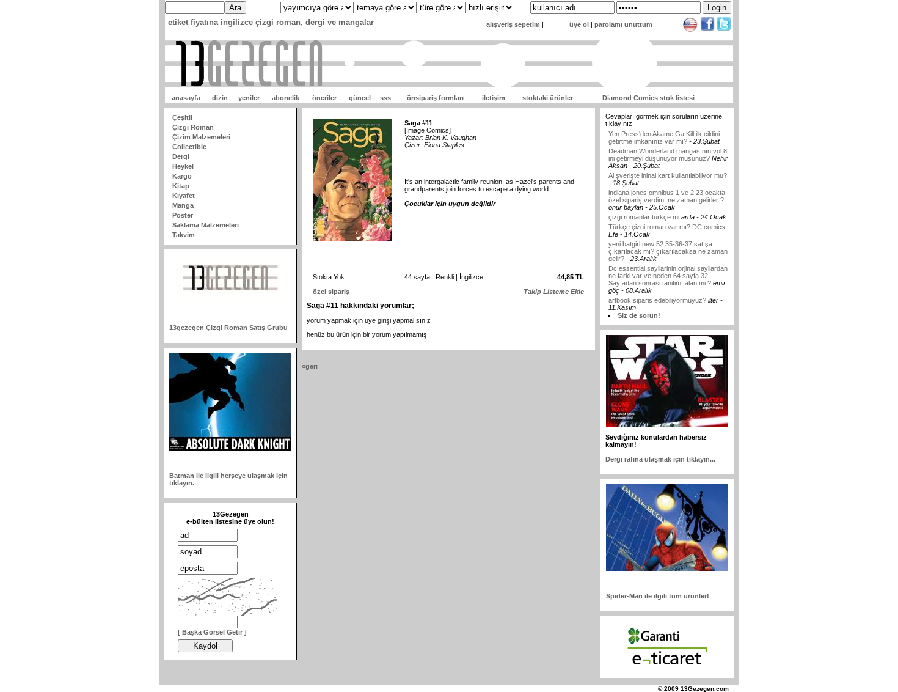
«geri (310, 366)
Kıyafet (183, 195)
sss (385, 97)
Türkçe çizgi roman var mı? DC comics (666, 218)
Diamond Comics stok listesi (648, 97)
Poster (182, 215)
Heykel (183, 166)
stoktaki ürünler (547, 97)
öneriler (324, 97)
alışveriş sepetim (513, 24)
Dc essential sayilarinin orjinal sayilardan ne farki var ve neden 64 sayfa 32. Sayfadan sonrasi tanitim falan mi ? (668, 267)
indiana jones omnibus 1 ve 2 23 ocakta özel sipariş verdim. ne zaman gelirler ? (666, 187)
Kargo (182, 176)
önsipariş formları (435, 97)
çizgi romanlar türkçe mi (644, 208)
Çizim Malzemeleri (201, 137)
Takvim (183, 234)
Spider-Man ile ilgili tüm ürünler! (657, 596)
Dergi (180, 156)
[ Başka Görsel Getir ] (212, 632)
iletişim (493, 97)
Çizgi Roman (193, 127)
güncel (360, 97)
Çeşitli (182, 117)
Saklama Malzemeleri (205, 225)
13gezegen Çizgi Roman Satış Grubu (228, 327)
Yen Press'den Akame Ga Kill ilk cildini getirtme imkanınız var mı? (664, 129)
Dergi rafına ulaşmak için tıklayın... (660, 459)
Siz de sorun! (639, 315)
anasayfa (186, 97)
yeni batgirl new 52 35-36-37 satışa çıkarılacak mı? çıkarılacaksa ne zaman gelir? (668, 243)
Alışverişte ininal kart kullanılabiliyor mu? (667, 167)
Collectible (189, 146)
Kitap (180, 186)
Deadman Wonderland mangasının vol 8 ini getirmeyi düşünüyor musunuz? (667, 146)
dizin (220, 97)
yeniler (249, 97)
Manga (183, 205)
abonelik (285, 97)
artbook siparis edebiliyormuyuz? (657, 291)
